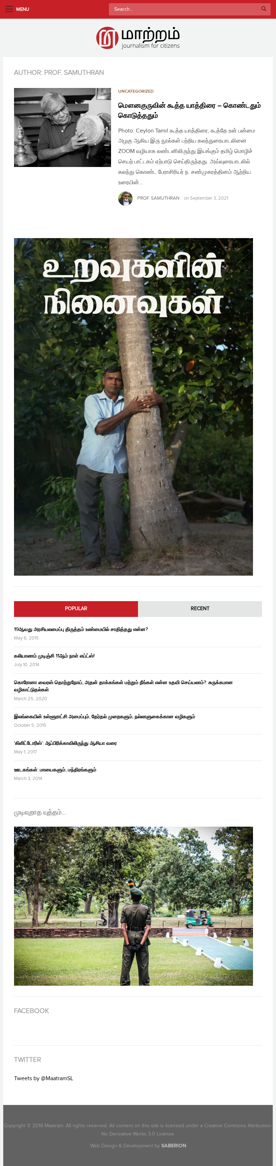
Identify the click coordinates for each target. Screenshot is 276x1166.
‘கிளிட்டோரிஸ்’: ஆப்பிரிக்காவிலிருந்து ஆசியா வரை (65, 743)
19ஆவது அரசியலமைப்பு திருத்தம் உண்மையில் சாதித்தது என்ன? (81, 629)
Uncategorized (136, 91)
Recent (200, 609)
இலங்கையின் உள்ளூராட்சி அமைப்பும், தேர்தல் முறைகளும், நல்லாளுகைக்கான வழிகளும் (104, 717)
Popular (76, 609)
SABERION (173, 1146)
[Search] (264, 9)
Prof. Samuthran (158, 198)
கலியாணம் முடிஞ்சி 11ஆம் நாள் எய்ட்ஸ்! (54, 656)
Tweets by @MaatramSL (43, 1078)
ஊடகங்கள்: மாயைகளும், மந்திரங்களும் (55, 770)
